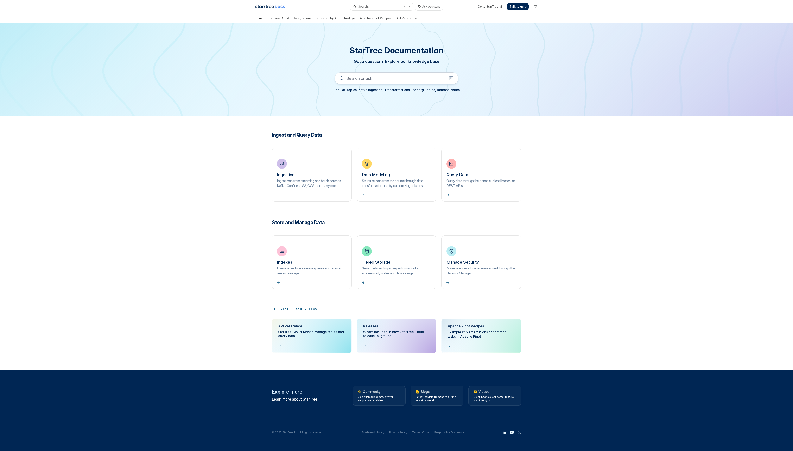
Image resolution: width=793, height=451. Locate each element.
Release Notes (448, 90)
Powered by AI (327, 18)
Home (258, 18)
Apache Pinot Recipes (376, 18)
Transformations (397, 90)
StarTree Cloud (278, 18)
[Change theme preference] (535, 6)
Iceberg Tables (423, 90)
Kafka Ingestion (370, 90)
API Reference (406, 18)
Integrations (303, 18)
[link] (312, 175)
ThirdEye (348, 18)
